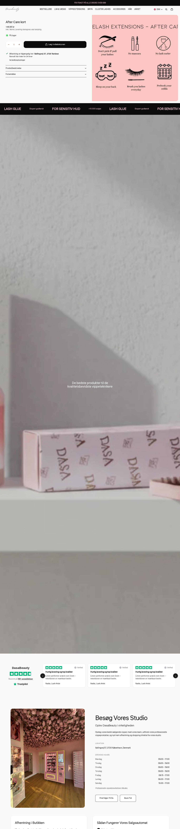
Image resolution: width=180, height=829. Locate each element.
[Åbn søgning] (166, 9)
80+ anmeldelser (25, 679)
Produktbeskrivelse (13, 68)
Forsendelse (11, 74)
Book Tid (128, 798)
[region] (109, 676)
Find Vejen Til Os (106, 798)
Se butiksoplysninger (17, 60)
